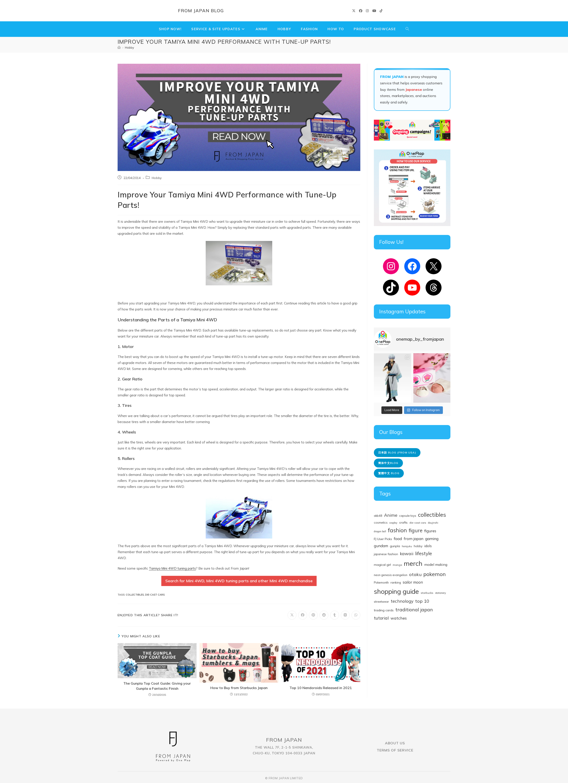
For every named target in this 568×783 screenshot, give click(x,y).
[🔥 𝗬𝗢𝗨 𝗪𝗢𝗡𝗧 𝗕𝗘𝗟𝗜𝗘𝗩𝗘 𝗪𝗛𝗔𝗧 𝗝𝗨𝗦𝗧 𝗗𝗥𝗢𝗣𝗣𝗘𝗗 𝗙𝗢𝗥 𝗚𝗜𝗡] (392, 378)
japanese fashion (386, 554)
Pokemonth (381, 582)
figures (430, 531)
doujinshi (433, 522)
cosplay (393, 522)
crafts (403, 523)
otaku (415, 574)
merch (413, 563)
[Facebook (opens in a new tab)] (360, 10)
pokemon (434, 574)
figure (415, 530)
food (398, 538)
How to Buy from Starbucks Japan (239, 688)
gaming (431, 538)
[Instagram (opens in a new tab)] (367, 10)
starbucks (427, 592)
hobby (418, 546)
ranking (395, 582)
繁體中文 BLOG (388, 473)
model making (435, 564)
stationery (440, 592)
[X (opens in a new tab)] (353, 10)
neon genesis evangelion (390, 575)
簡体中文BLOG (388, 463)
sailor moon (413, 582)
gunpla (395, 546)
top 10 (422, 601)
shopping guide (396, 591)
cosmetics (381, 522)
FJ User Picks (383, 539)
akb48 (378, 515)
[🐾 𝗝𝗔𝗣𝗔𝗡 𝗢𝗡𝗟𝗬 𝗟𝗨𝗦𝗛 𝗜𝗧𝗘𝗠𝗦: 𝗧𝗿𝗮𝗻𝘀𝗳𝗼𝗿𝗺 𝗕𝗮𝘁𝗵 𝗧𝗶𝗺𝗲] (432, 378)
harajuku (407, 546)
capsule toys (407, 515)
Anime (390, 515)
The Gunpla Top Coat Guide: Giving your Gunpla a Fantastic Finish (157, 685)
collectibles (135, 594)
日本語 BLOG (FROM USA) (397, 452)
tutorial (381, 618)
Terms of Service (395, 750)
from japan (413, 538)
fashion (397, 530)
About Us (395, 743)
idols (428, 546)
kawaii (406, 553)
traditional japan (414, 609)
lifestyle (423, 553)
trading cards (384, 610)
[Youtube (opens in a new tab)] (374, 10)
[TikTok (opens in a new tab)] (381, 10)
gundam (381, 545)
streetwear (381, 601)
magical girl (382, 565)
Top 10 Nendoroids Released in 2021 (321, 688)
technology (402, 601)
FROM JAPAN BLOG (201, 10)
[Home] (119, 47)
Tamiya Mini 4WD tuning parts (172, 568)
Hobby (129, 47)
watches (398, 618)
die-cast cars (155, 594)
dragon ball (380, 531)
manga (397, 564)
